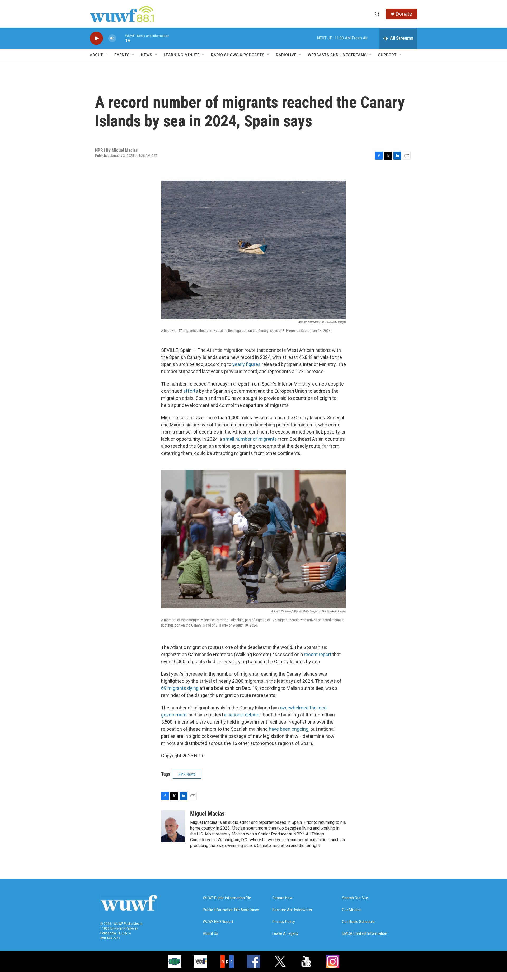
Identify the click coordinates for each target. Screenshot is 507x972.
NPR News (187, 774)
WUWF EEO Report (218, 922)
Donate (404, 14)
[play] (96, 38)
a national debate (241, 715)
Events (122, 55)
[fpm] (200, 961)
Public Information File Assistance (231, 910)
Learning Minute (182, 55)
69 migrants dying (180, 688)
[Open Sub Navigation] (107, 55)
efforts (190, 391)
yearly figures (246, 364)
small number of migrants (250, 439)
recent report (317, 654)
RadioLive (286, 55)
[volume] (112, 38)
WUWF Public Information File (227, 898)
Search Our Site (355, 898)
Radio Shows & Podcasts (238, 55)
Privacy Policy (283, 922)
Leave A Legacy (285, 934)
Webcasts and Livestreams (337, 55)
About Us (210, 934)
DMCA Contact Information (364, 934)
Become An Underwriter (292, 910)
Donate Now (282, 898)
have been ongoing (288, 729)
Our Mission (352, 910)
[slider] (120, 38)
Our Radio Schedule (358, 922)
